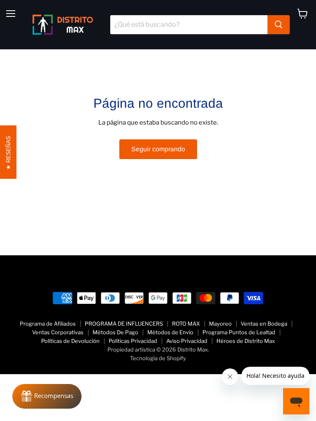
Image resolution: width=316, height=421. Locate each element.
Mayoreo (220, 323)
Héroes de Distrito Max (245, 341)
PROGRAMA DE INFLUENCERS (124, 323)
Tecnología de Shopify (158, 358)
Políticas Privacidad (133, 341)
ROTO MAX (186, 323)
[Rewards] (46, 396)
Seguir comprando (158, 149)
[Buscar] (278, 24)
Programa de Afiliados (48, 323)
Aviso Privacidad (186, 341)
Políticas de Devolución (70, 341)
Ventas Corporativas (58, 332)
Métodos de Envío (170, 332)
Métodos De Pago (115, 332)
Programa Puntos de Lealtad (238, 332)
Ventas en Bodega (264, 323)
